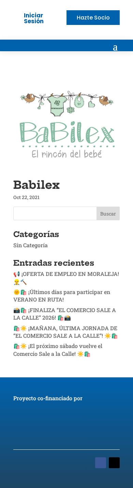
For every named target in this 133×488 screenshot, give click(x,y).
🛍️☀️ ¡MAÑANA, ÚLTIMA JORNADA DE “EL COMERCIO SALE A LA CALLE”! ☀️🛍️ (65, 331)
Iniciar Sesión (34, 18)
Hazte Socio (93, 18)
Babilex (36, 185)
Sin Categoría (30, 245)
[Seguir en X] (114, 462)
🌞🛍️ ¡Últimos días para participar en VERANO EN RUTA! (61, 295)
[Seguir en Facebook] (100, 462)
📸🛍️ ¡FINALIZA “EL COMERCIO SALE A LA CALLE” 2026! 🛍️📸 (64, 313)
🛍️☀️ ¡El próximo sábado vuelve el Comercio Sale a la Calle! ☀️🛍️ (57, 349)
